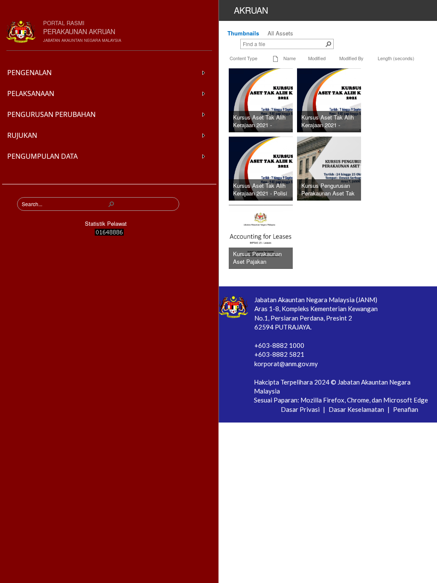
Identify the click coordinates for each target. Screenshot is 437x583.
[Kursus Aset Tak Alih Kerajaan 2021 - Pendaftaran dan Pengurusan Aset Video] (285, 99)
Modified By (351, 58)
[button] (111, 204)
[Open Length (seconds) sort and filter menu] (380, 65)
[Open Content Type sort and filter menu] (232, 65)
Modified (317, 58)
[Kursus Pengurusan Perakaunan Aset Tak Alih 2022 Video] (352, 167)
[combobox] (64, 204)
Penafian (405, 409)
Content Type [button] (243, 58)
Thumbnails (243, 33)
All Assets (280, 33)
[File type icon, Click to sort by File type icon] (275, 58)
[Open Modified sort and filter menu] (311, 65)
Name (289, 58)
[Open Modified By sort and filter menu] (342, 65)
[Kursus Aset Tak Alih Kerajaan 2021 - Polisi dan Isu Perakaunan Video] (285, 167)
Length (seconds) (396, 58)
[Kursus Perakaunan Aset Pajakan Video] (285, 236)
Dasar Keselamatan (357, 409)
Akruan (251, 10)
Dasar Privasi (301, 409)
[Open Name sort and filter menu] (286, 65)
